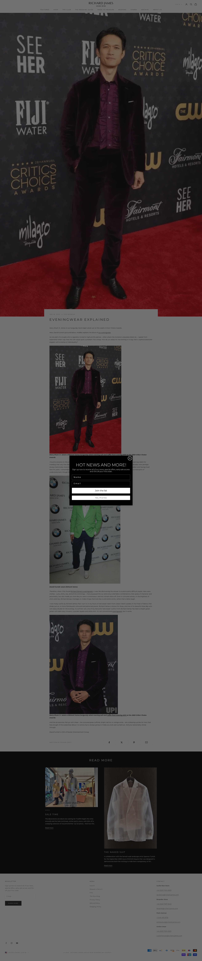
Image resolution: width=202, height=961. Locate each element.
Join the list (101, 490)
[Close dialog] (130, 458)
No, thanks (101, 498)
